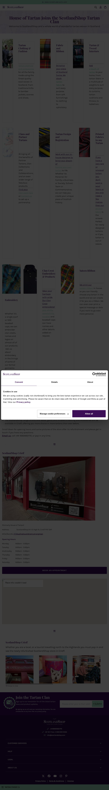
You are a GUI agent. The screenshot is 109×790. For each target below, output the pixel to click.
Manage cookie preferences (52, 414)
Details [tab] (54, 382)
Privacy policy (23, 402)
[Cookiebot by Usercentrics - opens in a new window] (94, 374)
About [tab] (90, 382)
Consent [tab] (19, 382)
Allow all (89, 414)
